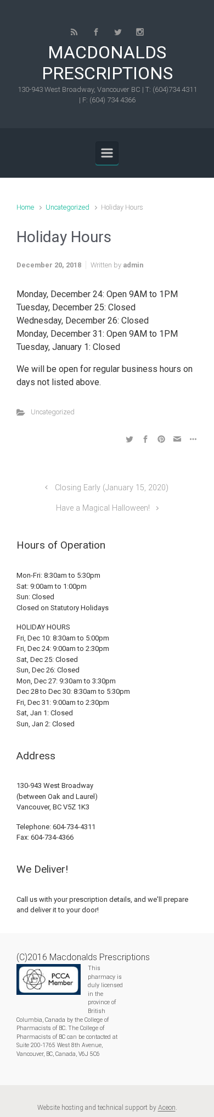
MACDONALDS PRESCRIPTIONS (107, 63)
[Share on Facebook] (145, 438)
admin (133, 265)
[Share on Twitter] (129, 438)
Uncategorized (67, 207)
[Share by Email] (177, 438)
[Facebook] (96, 32)
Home (25, 207)
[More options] (192, 438)
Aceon (167, 1107)
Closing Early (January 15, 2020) (111, 487)
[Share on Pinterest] (161, 438)
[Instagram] (140, 32)
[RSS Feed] (74, 32)
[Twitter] (118, 32)
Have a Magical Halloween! (103, 508)
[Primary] (107, 153)
